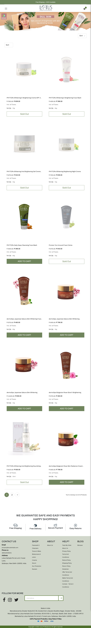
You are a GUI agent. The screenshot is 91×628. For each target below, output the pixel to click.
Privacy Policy (66, 551)
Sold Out (24, 114)
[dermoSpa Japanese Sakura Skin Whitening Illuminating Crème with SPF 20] (66, 290)
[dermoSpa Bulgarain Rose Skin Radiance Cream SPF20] (66, 437)
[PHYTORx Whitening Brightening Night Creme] (66, 143)
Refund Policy (66, 560)
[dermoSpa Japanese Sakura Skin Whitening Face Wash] (24, 290)
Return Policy (66, 566)
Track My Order (66, 545)
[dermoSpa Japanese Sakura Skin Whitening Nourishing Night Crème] (24, 364)
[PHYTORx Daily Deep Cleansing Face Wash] (24, 216)
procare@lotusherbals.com (10, 547)
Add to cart (24, 261)
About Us (50, 545)
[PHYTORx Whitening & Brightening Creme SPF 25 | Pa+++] (24, 69)
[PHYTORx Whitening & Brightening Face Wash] (66, 69)
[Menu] (6, 8)
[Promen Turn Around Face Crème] (66, 216)
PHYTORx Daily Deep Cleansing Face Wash (22, 245)
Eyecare (34, 569)
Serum (34, 563)
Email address (32, 595)
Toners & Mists (36, 551)
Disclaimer (65, 569)
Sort (81, 36)
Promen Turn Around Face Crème (60, 245)
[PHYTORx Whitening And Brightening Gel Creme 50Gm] (24, 143)
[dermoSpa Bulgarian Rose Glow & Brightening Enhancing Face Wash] (66, 364)
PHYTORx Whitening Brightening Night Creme (65, 171)
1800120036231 (7, 553)
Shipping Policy (67, 563)
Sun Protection (36, 566)
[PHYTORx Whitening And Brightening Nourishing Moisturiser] (24, 437)
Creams (34, 560)
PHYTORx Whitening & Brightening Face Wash (65, 98)
